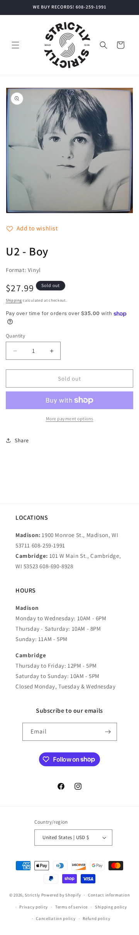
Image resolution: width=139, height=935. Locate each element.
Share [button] (22, 440)
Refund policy (96, 918)
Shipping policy (111, 907)
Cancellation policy (55, 918)
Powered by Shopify (61, 895)
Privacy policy (33, 907)
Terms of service (71, 907)
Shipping (14, 300)
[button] (15, 45)
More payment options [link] (69, 418)
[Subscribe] (108, 732)
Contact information (109, 895)
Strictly (32, 895)
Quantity (15, 335)
